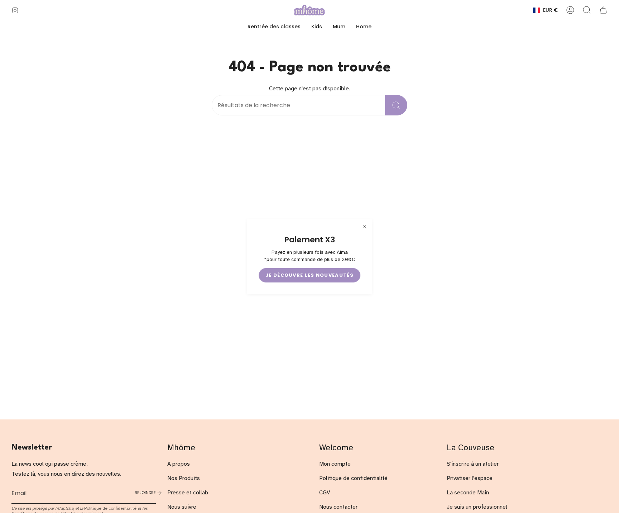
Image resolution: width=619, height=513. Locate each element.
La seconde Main (468, 492)
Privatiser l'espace (470, 478)
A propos (178, 463)
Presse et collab (187, 492)
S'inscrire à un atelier (473, 463)
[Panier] (603, 10)
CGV (324, 492)
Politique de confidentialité (110, 508)
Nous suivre (181, 506)
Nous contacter (338, 506)
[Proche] (364, 226)
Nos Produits (183, 478)
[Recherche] (396, 105)
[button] (316, 26)
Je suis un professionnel (477, 506)
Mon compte (335, 463)
